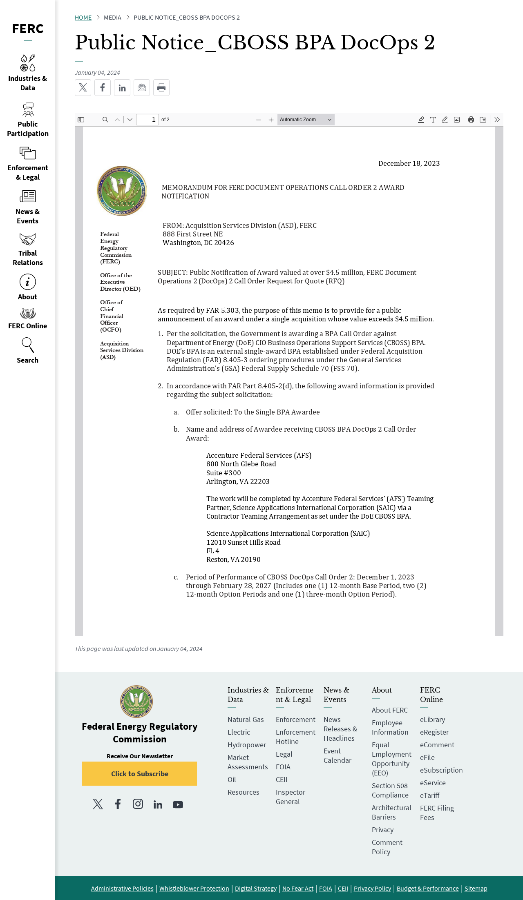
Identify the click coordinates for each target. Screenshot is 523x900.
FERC (28, 28)
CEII (282, 779)
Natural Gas (246, 719)
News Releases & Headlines (340, 729)
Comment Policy (387, 847)
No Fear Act (297, 888)
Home (83, 17)
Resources (243, 792)
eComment (437, 744)
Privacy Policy (372, 888)
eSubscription (441, 770)
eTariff (429, 795)
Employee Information (390, 727)
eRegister (434, 732)
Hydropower (247, 744)
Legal (284, 754)
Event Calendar (337, 755)
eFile (427, 757)
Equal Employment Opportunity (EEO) (391, 758)
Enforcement (295, 719)
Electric (239, 732)
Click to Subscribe (139, 773)
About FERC (390, 710)
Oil (232, 779)
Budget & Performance (428, 888)
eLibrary (432, 719)
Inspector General (290, 796)
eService (433, 782)
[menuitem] (27, 351)
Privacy (382, 829)
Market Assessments (248, 762)
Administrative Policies (122, 888)
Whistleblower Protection (194, 888)
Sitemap (476, 888)
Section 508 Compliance (390, 790)
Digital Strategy (256, 888)
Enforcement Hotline (295, 736)
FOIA (283, 766)
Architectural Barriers (391, 812)
